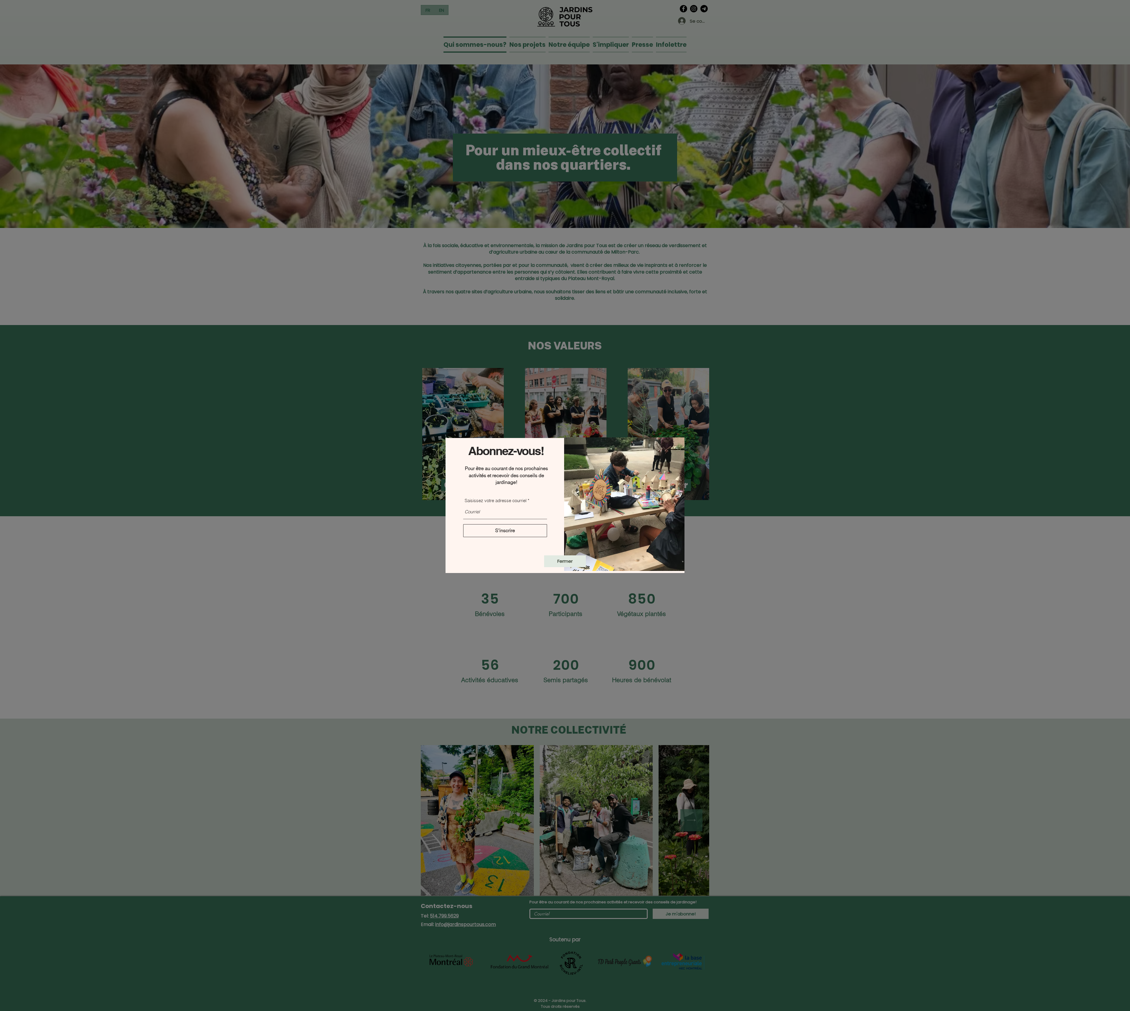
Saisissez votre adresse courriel (495, 500)
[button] (565, 561)
